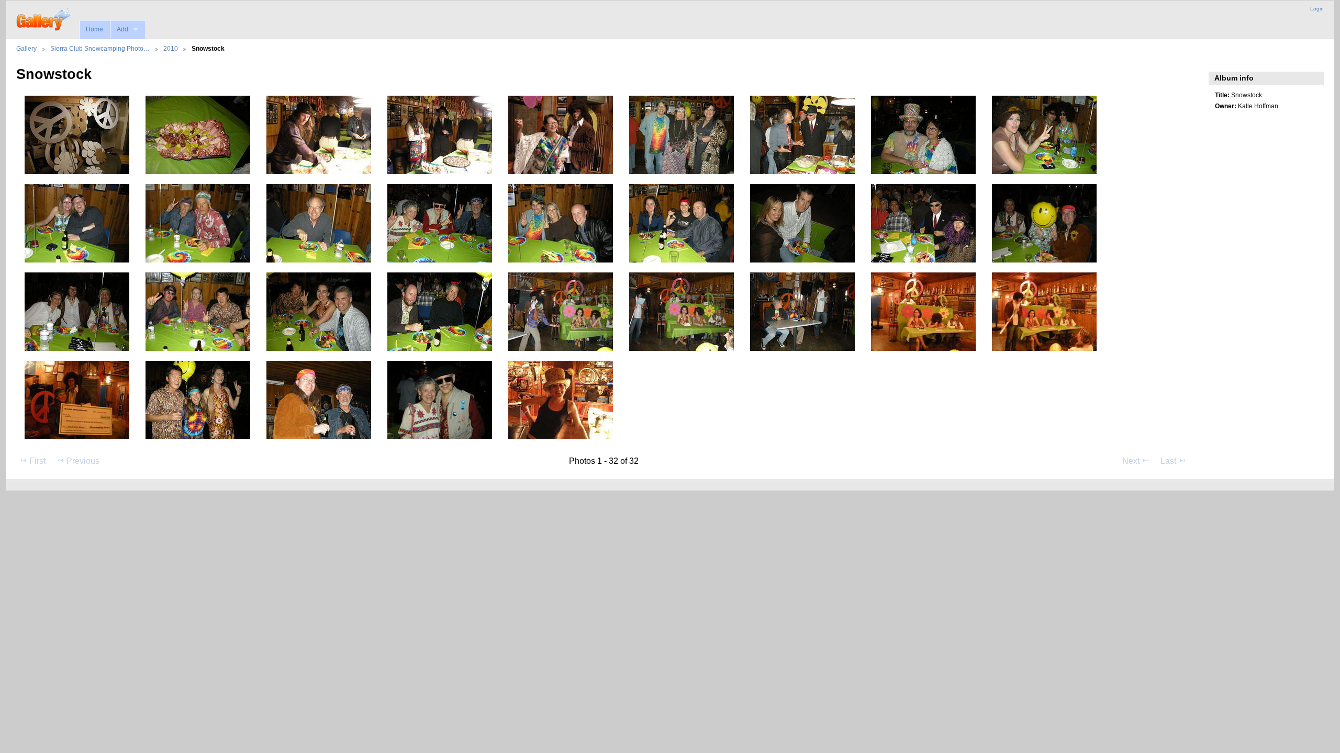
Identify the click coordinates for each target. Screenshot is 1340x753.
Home (94, 29)
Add (122, 29)
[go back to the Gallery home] (44, 18)
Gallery (26, 48)
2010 (170, 48)
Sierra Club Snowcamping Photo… (100, 48)
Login (1317, 9)
